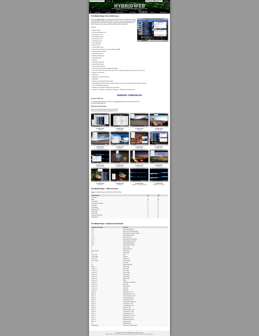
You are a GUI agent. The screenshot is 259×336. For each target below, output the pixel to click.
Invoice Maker (122, 334)
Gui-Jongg (128, 334)
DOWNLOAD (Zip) (135, 95)
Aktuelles (110, 334)
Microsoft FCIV (118, 101)
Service (136, 334)
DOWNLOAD (122, 95)
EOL (116, 16)
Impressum (141, 334)
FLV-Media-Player (100, 19)
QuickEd (115, 334)
